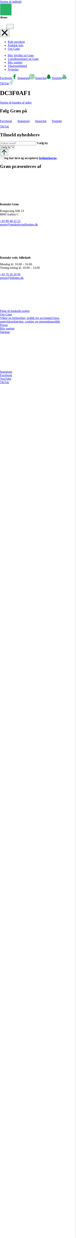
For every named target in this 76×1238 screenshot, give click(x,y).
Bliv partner (15, 62)
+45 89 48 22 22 (10, 221)
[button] (3, 26)
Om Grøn (14, 48)
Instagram (6, 371)
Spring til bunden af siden (16, 102)
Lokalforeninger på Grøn (23, 59)
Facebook (6, 375)
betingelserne (48, 158)
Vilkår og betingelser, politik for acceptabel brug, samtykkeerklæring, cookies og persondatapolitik (30, 319)
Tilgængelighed (17, 66)
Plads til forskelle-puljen (15, 311)
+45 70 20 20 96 (10, 274)
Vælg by (42, 143)
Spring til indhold (10, 1)
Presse (4, 325)
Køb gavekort (16, 41)
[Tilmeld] (4, 152)
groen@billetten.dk (12, 278)
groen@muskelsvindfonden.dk (19, 224)
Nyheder (13, 69)
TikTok (4, 382)
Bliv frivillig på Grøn (21, 55)
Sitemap (5, 332)
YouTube (5, 378)
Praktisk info (15, 45)
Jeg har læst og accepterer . (34, 158)
